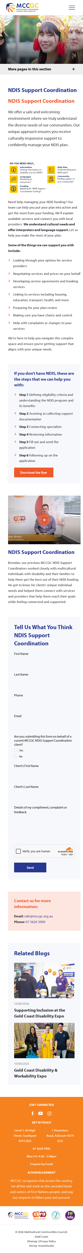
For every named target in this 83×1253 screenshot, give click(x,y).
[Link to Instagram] (49, 1113)
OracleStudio (46, 1246)
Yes (21, 750)
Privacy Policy (47, 1241)
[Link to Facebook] (33, 1113)
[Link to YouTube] (40, 1113)
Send (30, 867)
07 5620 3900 (35, 922)
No (21, 756)
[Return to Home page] (22, 7)
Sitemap (32, 1241)
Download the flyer (33, 472)
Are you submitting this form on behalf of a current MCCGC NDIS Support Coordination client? (43, 740)
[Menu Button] (72, 7)
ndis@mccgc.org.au (38, 916)
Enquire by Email (41, 1164)
